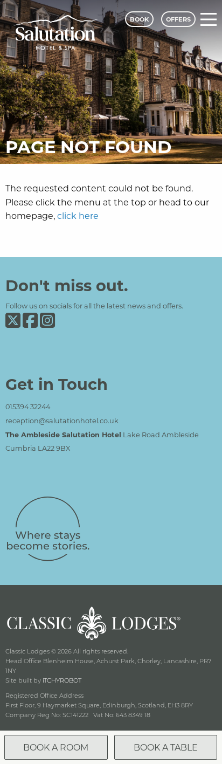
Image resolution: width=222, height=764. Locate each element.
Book (139, 19)
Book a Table (166, 747)
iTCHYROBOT (62, 680)
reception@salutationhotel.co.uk (62, 420)
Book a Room (55, 747)
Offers (178, 19)
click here (78, 215)
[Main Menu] (208, 19)
